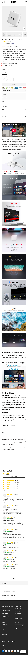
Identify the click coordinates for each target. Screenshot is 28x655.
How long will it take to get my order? (9, 595)
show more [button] (5, 526)
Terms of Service (18, 616)
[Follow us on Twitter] (19, 625)
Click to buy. (12, 449)
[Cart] (25, 2)
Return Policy (4, 627)
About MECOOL (18, 606)
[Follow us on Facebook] (16, 625)
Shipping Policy (4, 624)
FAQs (3, 629)
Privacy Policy (18, 608)
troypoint (4, 429)
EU (7, 79)
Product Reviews (18, 618)
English (13, 641)
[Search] (4, 2)
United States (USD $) (6, 641)
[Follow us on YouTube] (16, 628)
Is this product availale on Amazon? (8, 591)
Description (4, 116)
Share (3, 101)
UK (11, 79)
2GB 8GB (4, 72)
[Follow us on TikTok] (19, 628)
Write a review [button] (14, 476)
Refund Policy (17, 611)
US (3, 79)
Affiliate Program (5, 637)
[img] (10, 494)
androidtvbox (5, 412)
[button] (5, 41)
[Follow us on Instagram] (22, 625)
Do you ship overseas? (6, 587)
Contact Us (4, 632)
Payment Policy (18, 613)
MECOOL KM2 (4, 139)
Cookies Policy (4, 634)
